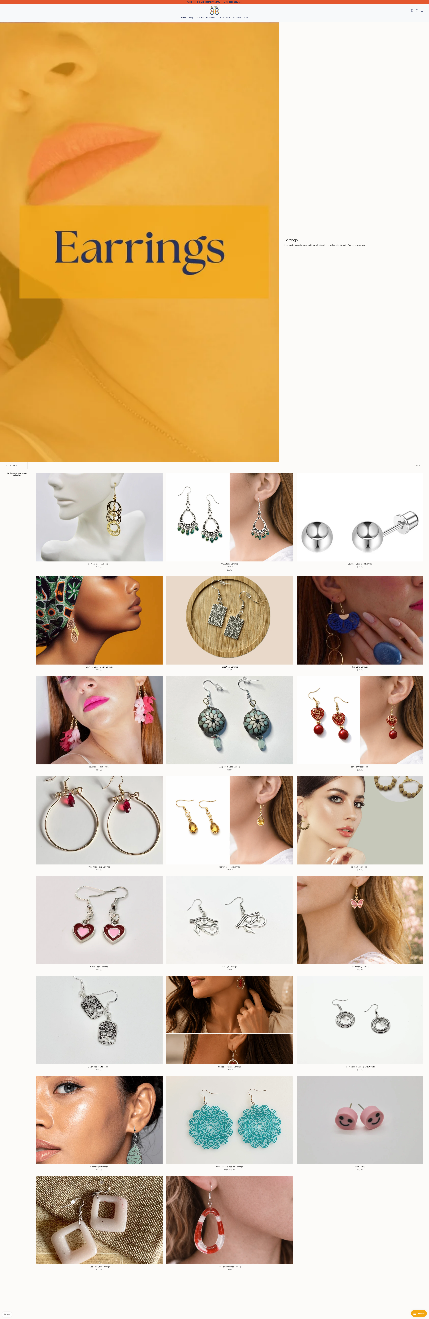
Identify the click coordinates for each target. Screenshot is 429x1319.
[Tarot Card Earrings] (229, 620)
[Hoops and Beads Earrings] (229, 1020)
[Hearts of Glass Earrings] (360, 720)
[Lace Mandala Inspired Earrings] (229, 1120)
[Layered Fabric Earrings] (99, 720)
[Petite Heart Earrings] (99, 920)
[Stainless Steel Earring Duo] (99, 517)
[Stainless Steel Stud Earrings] (360, 517)
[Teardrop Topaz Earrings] (229, 820)
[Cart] (422, 10)
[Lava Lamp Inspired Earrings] (229, 1220)
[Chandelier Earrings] (229, 517)
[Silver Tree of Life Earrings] (99, 1020)
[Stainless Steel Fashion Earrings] (99, 620)
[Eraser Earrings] (360, 1120)
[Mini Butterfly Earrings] (360, 920)
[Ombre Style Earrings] (99, 1120)
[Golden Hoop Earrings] (360, 820)
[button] (191, 18)
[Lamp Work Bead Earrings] (229, 720)
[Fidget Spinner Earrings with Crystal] (360, 1020)
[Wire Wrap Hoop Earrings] (99, 820)
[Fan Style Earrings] (360, 620)
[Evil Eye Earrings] (229, 920)
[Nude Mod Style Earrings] (99, 1220)
